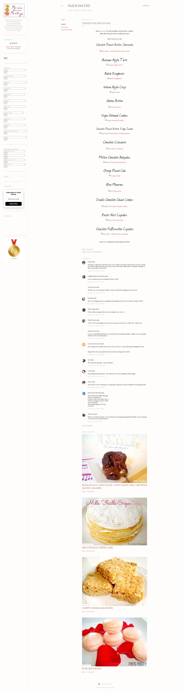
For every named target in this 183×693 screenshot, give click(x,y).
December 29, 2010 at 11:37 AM (96, 271)
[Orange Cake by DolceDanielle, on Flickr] (114, 176)
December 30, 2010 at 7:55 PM (96, 387)
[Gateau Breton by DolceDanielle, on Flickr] (114, 107)
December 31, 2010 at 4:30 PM (96, 408)
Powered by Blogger (106, 684)
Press (83, 10)
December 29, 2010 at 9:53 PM (96, 338)
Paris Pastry (79, 5)
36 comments (90, 551)
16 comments (90, 491)
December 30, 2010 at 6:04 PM (96, 376)
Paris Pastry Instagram (13, 47)
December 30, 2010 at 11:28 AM (96, 354)
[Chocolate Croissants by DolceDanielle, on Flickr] (114, 149)
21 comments (90, 672)
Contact (77, 10)
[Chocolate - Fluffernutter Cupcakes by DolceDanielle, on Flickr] (114, 234)
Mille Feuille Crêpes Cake (97, 547)
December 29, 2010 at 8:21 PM (96, 325)
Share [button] (63, 20)
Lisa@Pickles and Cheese (96, 276)
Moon (90, 382)
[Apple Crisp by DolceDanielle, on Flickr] (115, 92)
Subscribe (13, 204)
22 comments (90, 611)
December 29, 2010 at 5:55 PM (96, 303)
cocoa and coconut (94, 344)
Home (70, 10)
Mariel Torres (92, 320)
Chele (90, 262)
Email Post (90, 249)
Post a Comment (87, 425)
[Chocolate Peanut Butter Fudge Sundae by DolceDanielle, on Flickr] (114, 133)
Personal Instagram (13, 48)
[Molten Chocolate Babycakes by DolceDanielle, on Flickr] (114, 162)
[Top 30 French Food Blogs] (14, 259)
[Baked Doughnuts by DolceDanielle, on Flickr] (114, 78)
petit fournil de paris (94, 393)
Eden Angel (92, 309)
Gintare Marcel (110, 687)
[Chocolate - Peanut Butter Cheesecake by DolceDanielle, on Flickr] (114, 51)
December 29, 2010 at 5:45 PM (96, 293)
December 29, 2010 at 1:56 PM (96, 282)
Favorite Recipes (66, 30)
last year (102, 31)
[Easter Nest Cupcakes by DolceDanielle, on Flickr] (114, 220)
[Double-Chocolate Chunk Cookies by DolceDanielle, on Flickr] (114, 206)
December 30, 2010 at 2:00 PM (96, 365)
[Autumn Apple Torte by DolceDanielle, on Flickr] (114, 65)
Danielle (90, 298)
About (89, 10)
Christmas (64, 27)
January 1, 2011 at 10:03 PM (95, 421)
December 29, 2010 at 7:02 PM (96, 314)
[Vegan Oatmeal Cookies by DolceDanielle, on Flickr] (114, 120)
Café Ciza (91, 414)
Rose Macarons (91, 668)
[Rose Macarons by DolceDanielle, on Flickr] (114, 191)
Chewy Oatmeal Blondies (97, 607)
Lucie (89, 371)
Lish (89, 360)
